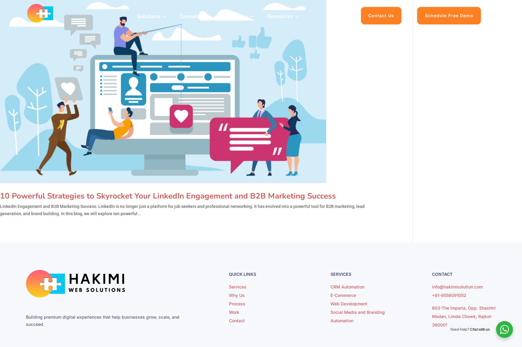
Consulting (193, 17)
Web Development (348, 303)
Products (237, 17)
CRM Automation (347, 286)
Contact (237, 320)
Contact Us (381, 15)
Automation (341, 320)
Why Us (237, 295)
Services (237, 286)
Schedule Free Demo (449, 15)
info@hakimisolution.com (457, 286)
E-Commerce (343, 295)
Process (237, 303)
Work (234, 312)
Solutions (149, 17)
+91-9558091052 (449, 295)
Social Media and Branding (357, 312)
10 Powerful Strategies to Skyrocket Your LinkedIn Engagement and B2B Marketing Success (168, 196)
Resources (280, 17)
